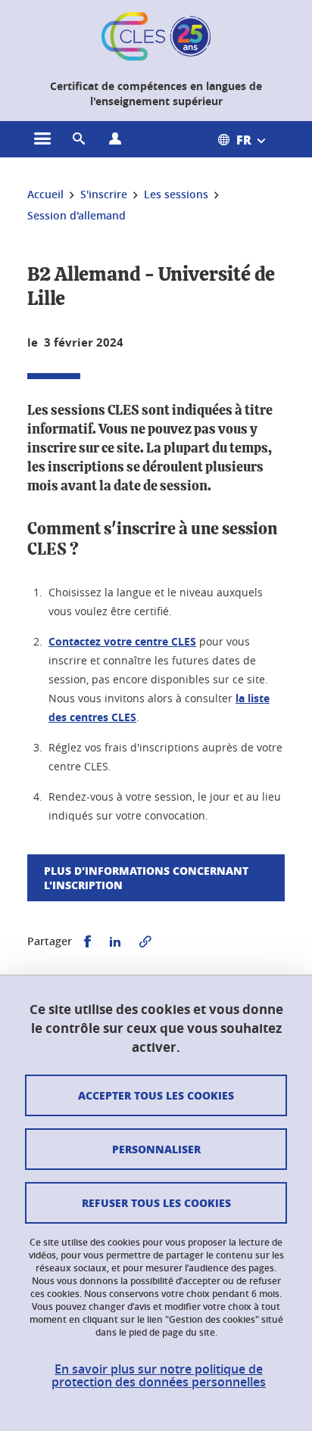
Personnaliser (156, 1148)
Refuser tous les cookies (156, 1202)
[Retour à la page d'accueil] (156, 36)
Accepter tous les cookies (156, 1095)
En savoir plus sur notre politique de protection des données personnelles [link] (158, 1376)
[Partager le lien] (145, 942)
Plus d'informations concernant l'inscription (146, 877)
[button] (79, 139)
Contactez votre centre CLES (122, 641)
